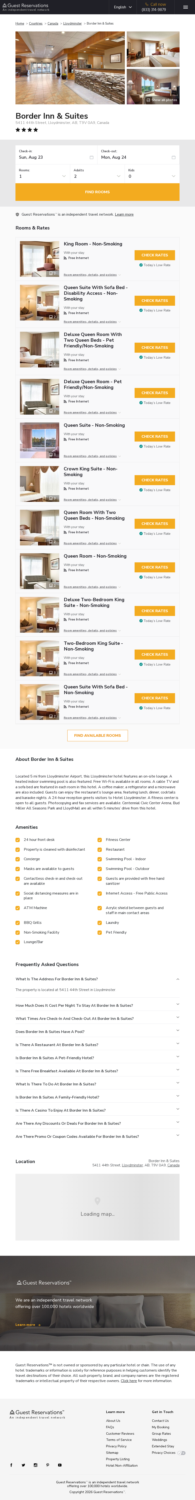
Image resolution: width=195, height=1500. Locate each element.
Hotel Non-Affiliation (122, 1465)
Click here (129, 1380)
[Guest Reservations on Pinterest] (48, 1465)
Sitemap (112, 1452)
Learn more (124, 214)
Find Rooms (97, 192)
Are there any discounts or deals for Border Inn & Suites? (68, 1123)
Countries (36, 23)
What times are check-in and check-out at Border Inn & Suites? (75, 1018)
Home (19, 23)
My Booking (160, 1427)
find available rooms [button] (97, 735)
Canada (53, 23)
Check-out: (109, 151)
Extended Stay (163, 1446)
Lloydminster (72, 23)
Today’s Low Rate (157, 265)
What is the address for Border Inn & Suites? (57, 979)
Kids (131, 170)
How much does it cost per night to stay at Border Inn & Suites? (74, 1005)
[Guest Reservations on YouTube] (58, 1465)
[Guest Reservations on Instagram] (36, 1465)
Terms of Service (119, 1440)
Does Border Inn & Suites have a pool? (50, 1031)
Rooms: (24, 170)
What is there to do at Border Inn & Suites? (56, 1084)
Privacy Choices (164, 1452)
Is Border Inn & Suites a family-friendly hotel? (57, 1097)
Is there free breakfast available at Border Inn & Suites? (67, 1071)
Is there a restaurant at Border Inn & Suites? (57, 1044)
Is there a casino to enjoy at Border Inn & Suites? (61, 1110)
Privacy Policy (116, 1446)
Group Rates (161, 1433)
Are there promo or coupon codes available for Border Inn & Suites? (77, 1136)
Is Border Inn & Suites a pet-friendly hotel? (55, 1058)
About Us (113, 1421)
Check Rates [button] (154, 255)
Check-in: (25, 151)
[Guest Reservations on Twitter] (24, 1465)
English (120, 7)
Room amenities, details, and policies (90, 275)
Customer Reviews (120, 1433)
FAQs (110, 1427)
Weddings (159, 1440)
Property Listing (118, 1459)
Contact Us (160, 1421)
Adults (79, 170)
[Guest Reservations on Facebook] (14, 1465)
